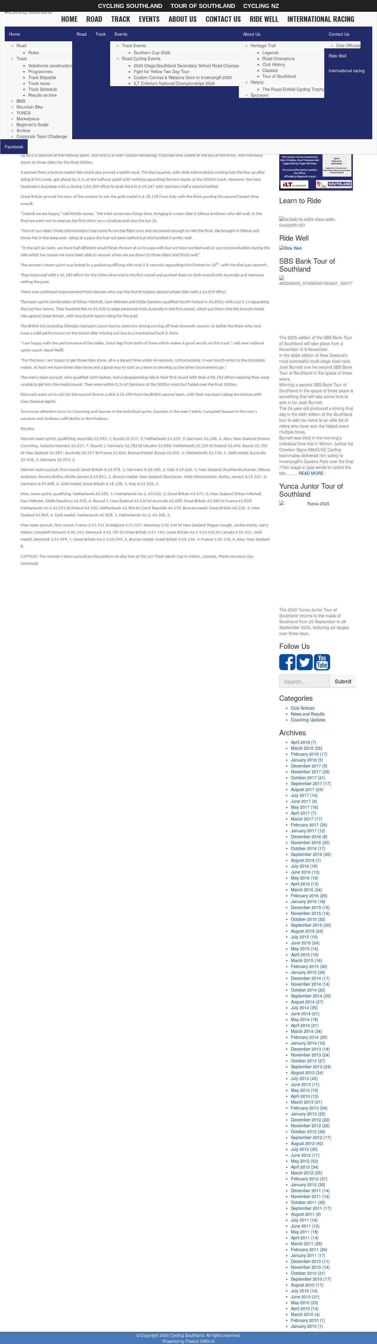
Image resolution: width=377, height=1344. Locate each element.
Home (69, 19)
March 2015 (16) (306, 960)
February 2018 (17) (309, 754)
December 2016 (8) (309, 836)
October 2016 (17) (308, 848)
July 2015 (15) (304, 937)
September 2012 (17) (311, 1137)
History (257, 82)
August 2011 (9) (306, 1214)
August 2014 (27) (307, 1002)
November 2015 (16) (310, 913)
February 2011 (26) (309, 1249)
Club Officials (348, 45)
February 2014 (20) (309, 1037)
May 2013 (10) (304, 1090)
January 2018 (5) (307, 760)
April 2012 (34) (305, 1167)
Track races (39, 83)
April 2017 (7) (303, 813)
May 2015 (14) (304, 948)
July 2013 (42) (304, 1078)
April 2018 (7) (303, 742)
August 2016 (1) (306, 860)
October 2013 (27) (308, 1061)
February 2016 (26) (309, 895)
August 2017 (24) (307, 789)
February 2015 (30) (309, 966)
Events (149, 19)
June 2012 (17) (305, 1155)
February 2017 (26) (309, 825)
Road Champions (278, 58)
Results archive (42, 95)
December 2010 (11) (310, 1261)
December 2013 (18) (310, 1049)
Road (94, 19)
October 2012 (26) (308, 1131)
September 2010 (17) (311, 1279)
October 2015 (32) (308, 919)
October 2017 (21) (308, 777)
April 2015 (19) (305, 954)
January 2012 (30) (308, 1184)
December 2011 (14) (310, 1190)
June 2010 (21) (305, 1296)
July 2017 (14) (304, 795)
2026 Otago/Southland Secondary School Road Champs (186, 65)
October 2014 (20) (308, 990)
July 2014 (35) (304, 1007)
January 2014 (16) (308, 1043)
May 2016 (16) (304, 878)
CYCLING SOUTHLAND (130, 6)
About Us (182, 19)
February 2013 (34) (309, 1108)
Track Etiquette (42, 77)
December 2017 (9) (309, 766)
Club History (273, 64)
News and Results (308, 714)
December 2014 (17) (310, 978)
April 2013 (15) (305, 1096)
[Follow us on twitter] (305, 667)
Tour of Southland (279, 76)
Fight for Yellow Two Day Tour (161, 71)
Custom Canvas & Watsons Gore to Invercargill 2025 (183, 77)
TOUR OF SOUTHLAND (203, 6)
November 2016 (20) (310, 842)
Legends (270, 52)
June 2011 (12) (305, 1226)
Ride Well (264, 19)
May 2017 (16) (304, 807)
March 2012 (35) (306, 1173)
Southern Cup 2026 (152, 52)
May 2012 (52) (304, 1161)
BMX (20, 101)
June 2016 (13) (305, 872)
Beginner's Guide (32, 124)
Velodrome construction (50, 65)
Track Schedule (42, 89)
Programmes (40, 71)
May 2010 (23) (304, 1302)
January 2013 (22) (308, 1114)
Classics (270, 70)
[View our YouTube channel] (322, 667)
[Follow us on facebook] (287, 667)
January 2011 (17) (308, 1255)
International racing (320, 19)
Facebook (14, 147)
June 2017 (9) (304, 801)
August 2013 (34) (307, 1072)
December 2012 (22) (310, 1120)
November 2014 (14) (310, 984)
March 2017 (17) (306, 819)
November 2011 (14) (310, 1196)
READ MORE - (312, 473)
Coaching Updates (308, 720)
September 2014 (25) (311, 996)
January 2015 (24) (308, 972)
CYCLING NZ (261, 6)
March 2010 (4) (305, 1314)
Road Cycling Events (141, 58)
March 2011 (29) (306, 1243)
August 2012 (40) (307, 1143)
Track (120, 19)
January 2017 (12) (308, 830)
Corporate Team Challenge (41, 136)
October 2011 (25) (308, 1202)
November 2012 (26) (310, 1125)
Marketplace (27, 119)
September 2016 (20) (311, 854)
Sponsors (259, 95)
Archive (23, 130)
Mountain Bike (29, 107)
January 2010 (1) (307, 1326)
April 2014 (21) (305, 1025)
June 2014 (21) (305, 1013)
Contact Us (223, 19)
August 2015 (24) (307, 931)
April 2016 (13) (305, 884)
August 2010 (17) (307, 1285)
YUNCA (23, 113)
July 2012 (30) (304, 1149)
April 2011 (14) (305, 1237)
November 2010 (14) (310, 1267)
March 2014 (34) (306, 1031)
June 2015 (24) (305, 943)
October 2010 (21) (308, 1273)
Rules (33, 52)
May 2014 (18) (304, 1019)
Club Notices (303, 708)
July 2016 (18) (304, 866)
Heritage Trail (263, 45)
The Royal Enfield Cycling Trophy (293, 89)
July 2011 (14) (304, 1220)
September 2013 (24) (311, 1066)
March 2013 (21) (306, 1102)
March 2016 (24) (306, 889)
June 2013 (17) (305, 1084)
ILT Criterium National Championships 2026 (174, 83)
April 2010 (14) (305, 1308)
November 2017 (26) (310, 771)
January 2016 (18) (308, 901)
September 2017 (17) (311, 783)
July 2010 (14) (304, 1291)
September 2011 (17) (311, 1208)
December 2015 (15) (310, 907)
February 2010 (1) (308, 1320)
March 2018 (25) (306, 748)
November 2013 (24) (310, 1055)
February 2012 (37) (309, 1178)
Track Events (134, 45)
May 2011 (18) (304, 1232)
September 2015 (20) (311, 925)
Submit (343, 681)
